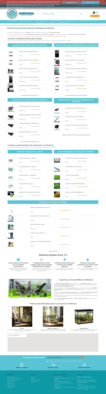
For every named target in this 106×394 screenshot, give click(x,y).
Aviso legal (9, 387)
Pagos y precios (10, 381)
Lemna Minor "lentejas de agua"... (72, 175)
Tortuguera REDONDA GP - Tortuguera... (27, 166)
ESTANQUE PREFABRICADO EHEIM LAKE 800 (29, 106)
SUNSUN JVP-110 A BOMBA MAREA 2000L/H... (40, 241)
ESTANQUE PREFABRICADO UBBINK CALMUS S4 (30, 114)
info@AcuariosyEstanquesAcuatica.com (86, 386)
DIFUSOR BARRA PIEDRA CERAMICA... (74, 166)
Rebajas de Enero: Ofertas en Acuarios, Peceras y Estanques (64, 379)
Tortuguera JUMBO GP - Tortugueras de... (28, 175)
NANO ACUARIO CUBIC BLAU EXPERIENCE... (29, 60)
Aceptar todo (90, 2)
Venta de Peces (57, 385)
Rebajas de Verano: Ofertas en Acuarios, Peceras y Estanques (65, 388)
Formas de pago (10, 384)
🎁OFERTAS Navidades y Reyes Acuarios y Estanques (63, 383)
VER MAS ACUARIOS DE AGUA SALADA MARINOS (76, 95)
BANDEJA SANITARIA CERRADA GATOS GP (40, 216)
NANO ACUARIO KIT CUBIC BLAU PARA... (28, 68)
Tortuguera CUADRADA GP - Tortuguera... (28, 158)
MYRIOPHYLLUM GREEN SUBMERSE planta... (75, 183)
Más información (10, 7)
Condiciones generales (12, 380)
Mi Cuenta (33, 377)
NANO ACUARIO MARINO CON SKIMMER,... (75, 60)
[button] (42, 21)
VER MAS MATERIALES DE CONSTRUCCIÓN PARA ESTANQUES (76, 135)
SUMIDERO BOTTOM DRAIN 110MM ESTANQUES (76, 125)
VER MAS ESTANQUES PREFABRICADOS (30, 141)
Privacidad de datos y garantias (14, 378)
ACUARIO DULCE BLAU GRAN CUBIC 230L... (28, 85)
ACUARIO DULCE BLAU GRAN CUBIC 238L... (28, 77)
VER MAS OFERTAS (53, 251)
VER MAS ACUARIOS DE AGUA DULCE (29, 95)
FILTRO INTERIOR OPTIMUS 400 (37, 233)
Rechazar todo (71, 2)
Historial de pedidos (35, 380)
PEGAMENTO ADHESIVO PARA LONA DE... (74, 116)
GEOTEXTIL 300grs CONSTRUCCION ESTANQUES (76, 158)
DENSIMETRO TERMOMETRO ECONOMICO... (40, 207)
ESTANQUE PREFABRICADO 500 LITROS (28, 131)
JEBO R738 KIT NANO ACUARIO (37, 224)
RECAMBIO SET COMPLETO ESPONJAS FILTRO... (30, 192)
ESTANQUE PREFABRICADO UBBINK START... (29, 123)
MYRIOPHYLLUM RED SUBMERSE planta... (74, 192)
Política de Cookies (50, 5)
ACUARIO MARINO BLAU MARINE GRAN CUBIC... (76, 51)
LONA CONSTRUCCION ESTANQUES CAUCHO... (75, 108)
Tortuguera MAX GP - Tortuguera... (26, 183)
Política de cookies (11, 386)
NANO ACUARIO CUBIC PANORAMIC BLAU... (29, 51)
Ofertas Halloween (58, 377)
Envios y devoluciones (12, 377)
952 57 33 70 (81, 384)
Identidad (33, 378)
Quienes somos (10, 383)
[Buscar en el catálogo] (81, 13)
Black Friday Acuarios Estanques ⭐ (62, 381)
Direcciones (33, 381)
